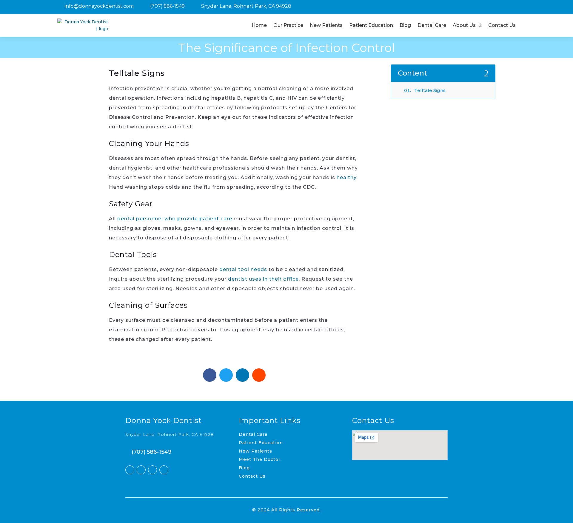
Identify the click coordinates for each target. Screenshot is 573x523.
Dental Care (432, 25)
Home (259, 25)
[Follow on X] (141, 469)
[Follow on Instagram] (152, 469)
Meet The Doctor (260, 459)
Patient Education (371, 25)
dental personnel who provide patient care (174, 218)
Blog (405, 25)
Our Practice (288, 25)
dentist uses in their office (263, 279)
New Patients (326, 25)
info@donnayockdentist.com (99, 6)
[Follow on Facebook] (129, 469)
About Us (464, 25)
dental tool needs (243, 269)
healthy (346, 177)
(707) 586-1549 (167, 6)
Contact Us (502, 25)
